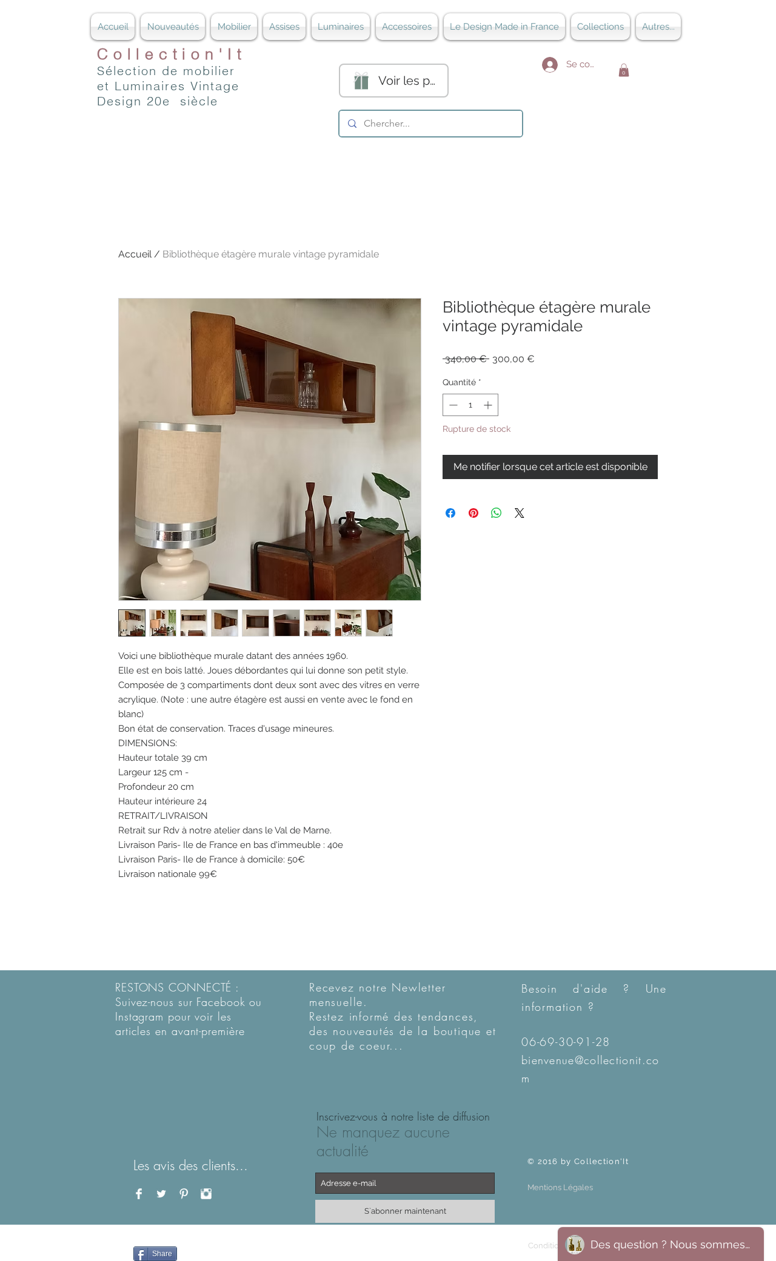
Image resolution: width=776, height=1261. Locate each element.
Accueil (135, 254)
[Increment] (489, 404)
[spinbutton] (470, 404)
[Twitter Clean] (161, 1193)
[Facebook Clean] (138, 1193)
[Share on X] (519, 513)
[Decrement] (452, 404)
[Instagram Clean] (206, 1193)
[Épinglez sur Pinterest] (473, 513)
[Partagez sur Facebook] (450, 513)
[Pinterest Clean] (183, 1193)
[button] (623, 70)
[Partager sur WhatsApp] (496, 513)
